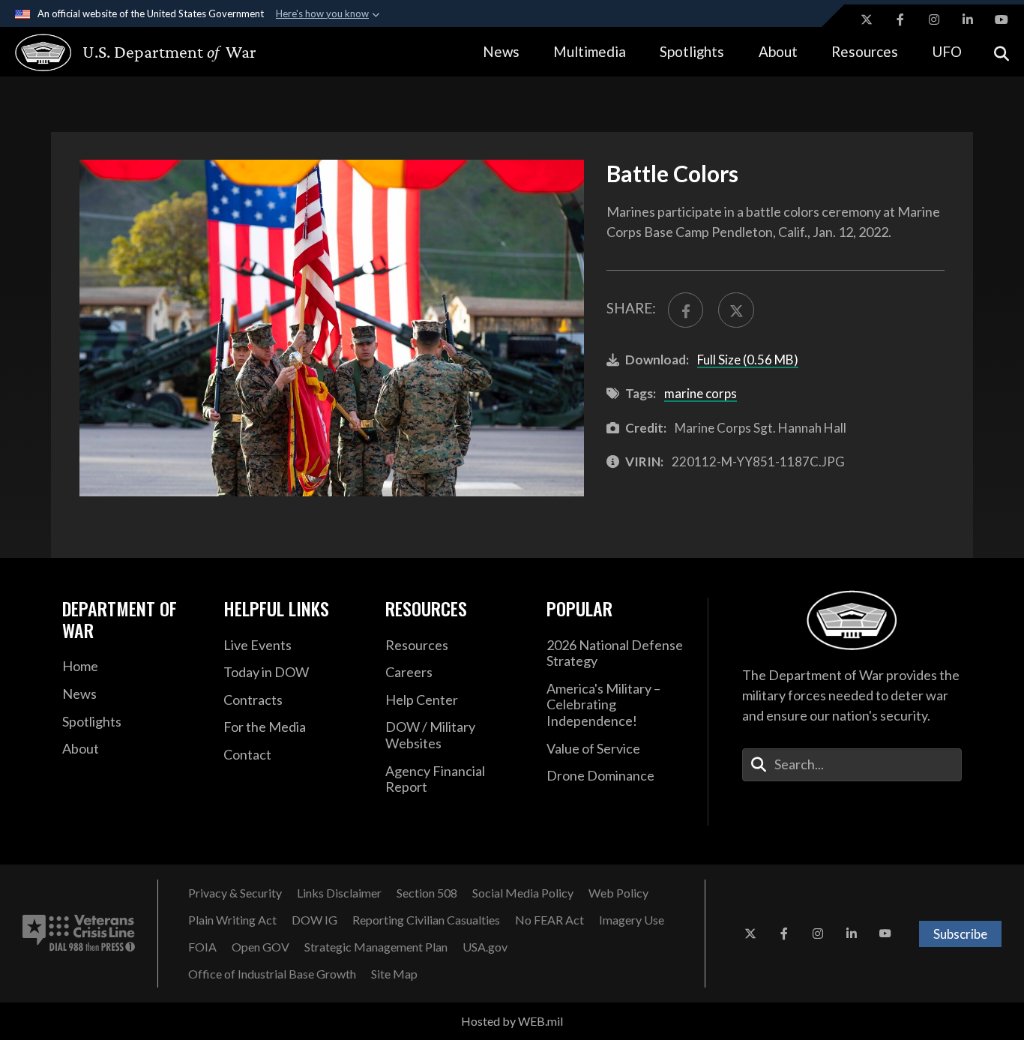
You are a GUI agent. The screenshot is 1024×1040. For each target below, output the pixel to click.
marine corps (700, 393)
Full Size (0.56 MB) (747, 359)
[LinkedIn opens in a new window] (968, 19)
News (501, 51)
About (778, 51)
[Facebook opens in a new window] (900, 19)
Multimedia (589, 51)
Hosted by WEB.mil (512, 1021)
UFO (947, 51)
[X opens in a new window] (866, 19)
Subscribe (960, 934)
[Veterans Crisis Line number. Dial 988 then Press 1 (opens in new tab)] (78, 933)
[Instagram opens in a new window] (934, 19)
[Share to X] (735, 310)
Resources (864, 51)
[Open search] (1001, 52)
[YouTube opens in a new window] (1001, 19)
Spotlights (692, 51)
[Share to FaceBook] (685, 310)
